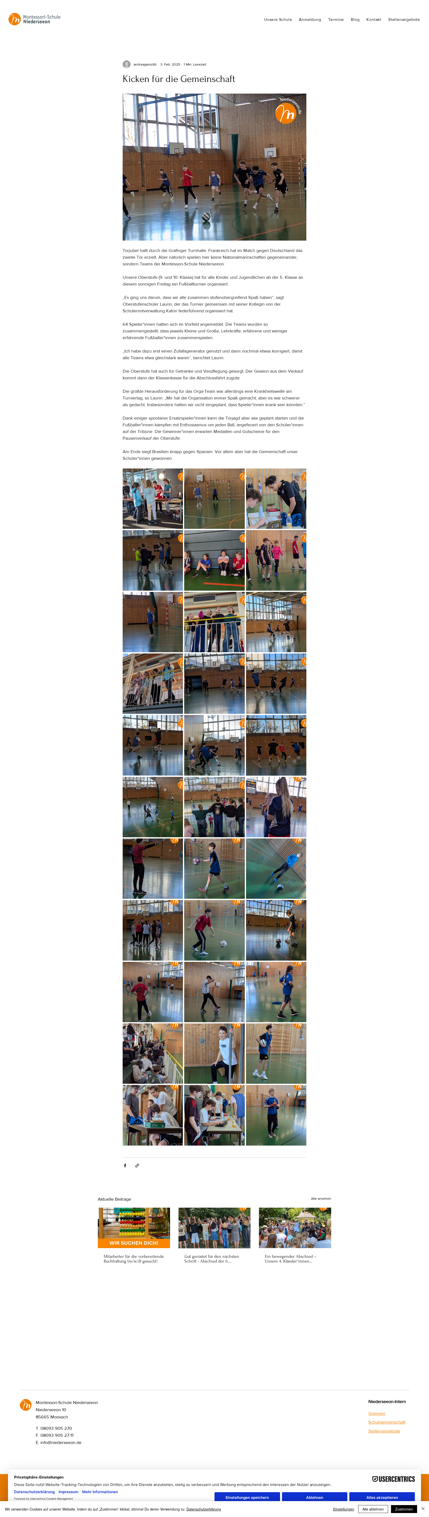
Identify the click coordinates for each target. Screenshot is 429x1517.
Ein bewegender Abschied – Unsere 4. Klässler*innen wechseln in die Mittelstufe (291, 1259)
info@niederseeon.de (60, 1442)
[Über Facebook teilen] (125, 1165)
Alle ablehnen (373, 1509)
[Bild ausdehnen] (153, 499)
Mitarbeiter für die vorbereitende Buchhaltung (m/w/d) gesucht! (134, 1259)
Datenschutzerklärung (203, 1509)
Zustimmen (404, 1509)
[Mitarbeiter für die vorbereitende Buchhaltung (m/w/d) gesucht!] (134, 1228)
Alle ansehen (321, 1198)
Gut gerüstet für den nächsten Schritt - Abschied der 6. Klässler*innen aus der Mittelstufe (211, 1259)
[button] (278, 19)
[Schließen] (423, 1509)
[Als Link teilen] (137, 1165)
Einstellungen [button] (343, 1509)
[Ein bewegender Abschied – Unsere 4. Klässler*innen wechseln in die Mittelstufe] (295, 1228)
